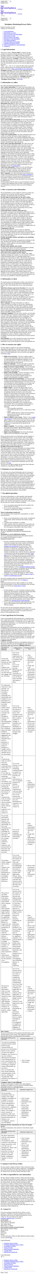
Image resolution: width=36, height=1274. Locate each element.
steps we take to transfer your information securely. (19, 574)
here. (9, 353)
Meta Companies (27, 174)
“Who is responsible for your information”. (22, 69)
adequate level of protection (11, 546)
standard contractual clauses (27, 566)
